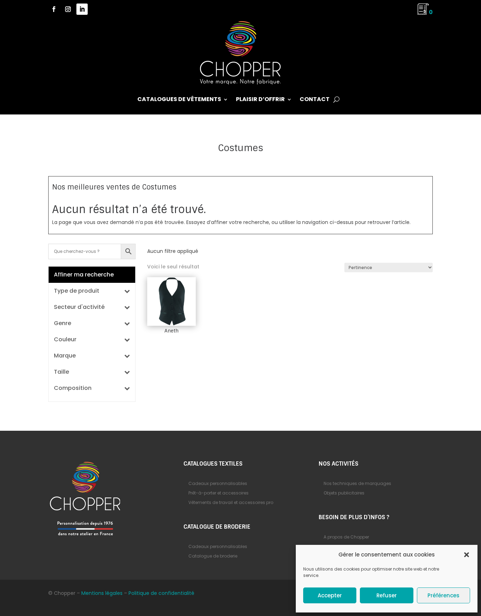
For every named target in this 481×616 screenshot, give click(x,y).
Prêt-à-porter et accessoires (218, 493)
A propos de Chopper (346, 537)
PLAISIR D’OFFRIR (260, 100)
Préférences (443, 595)
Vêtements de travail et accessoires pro (230, 502)
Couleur (65, 340)
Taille (61, 372)
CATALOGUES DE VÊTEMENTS (179, 100)
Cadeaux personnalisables (217, 483)
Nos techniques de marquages (357, 483)
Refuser (386, 595)
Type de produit (76, 291)
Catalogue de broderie (212, 556)
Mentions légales (102, 593)
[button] (466, 554)
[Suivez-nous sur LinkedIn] (82, 9)
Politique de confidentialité (161, 593)
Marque (65, 356)
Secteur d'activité (79, 307)
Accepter (330, 595)
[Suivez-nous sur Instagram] (68, 9)
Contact (315, 100)
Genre (62, 324)
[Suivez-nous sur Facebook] (54, 9)
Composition (73, 388)
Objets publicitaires (344, 493)
